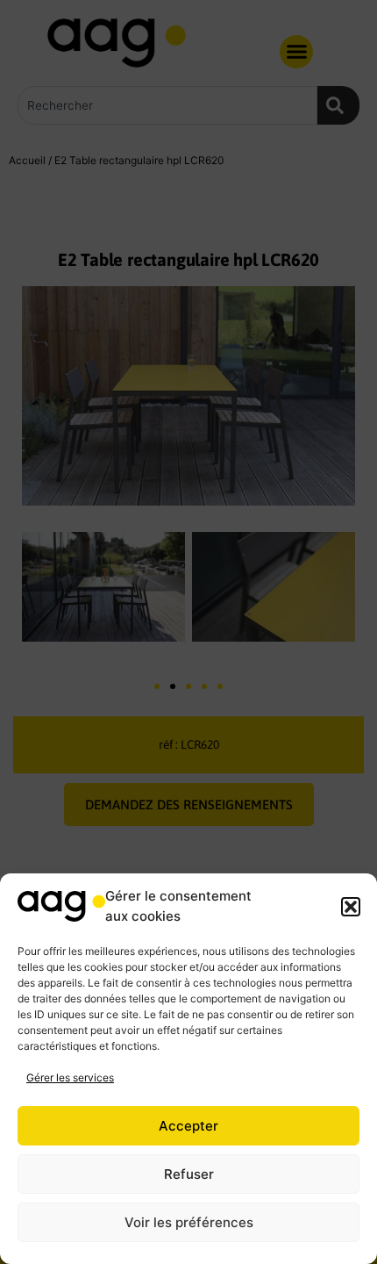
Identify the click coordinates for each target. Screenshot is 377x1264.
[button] (350, 907)
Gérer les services (70, 1077)
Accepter (188, 1125)
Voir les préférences (188, 1222)
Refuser (189, 1174)
